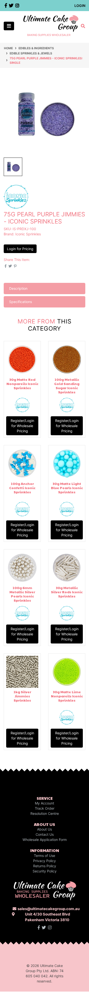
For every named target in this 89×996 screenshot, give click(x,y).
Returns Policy (44, 866)
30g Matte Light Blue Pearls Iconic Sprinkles (67, 487)
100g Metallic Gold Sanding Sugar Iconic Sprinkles (66, 385)
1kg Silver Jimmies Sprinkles (22, 696)
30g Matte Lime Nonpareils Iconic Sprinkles (67, 696)
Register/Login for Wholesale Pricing (22, 425)
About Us (44, 829)
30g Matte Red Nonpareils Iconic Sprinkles (22, 383)
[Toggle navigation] (9, 26)
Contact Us (45, 834)
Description (18, 288)
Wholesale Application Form (44, 839)
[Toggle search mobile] (81, 26)
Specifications (20, 302)
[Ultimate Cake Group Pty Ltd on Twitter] (44, 927)
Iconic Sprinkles (28, 234)
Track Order (44, 808)
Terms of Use (44, 855)
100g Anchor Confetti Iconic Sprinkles (22, 487)
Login (79, 5)
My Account (44, 803)
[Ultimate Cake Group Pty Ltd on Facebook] (39, 927)
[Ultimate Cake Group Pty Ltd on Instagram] (50, 927)
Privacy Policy (44, 861)
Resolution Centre (44, 813)
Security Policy (45, 871)
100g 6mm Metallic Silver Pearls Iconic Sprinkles (22, 593)
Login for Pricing (20, 249)
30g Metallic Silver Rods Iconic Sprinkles (67, 591)
